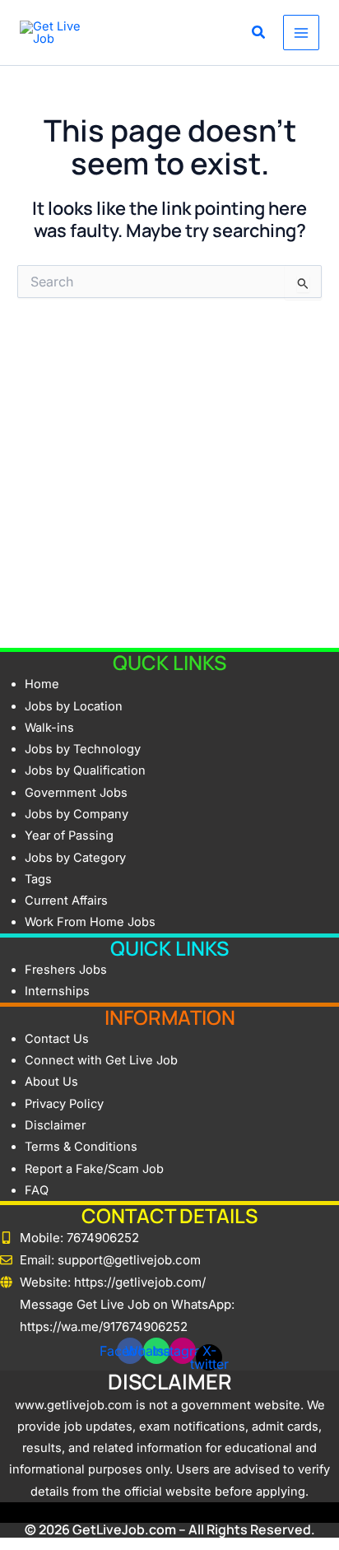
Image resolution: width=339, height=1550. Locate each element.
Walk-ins (49, 727)
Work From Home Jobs (90, 922)
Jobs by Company (76, 814)
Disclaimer (55, 1125)
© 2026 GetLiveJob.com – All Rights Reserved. (170, 1529)
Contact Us (57, 1038)
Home (42, 684)
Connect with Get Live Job (101, 1060)
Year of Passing (69, 835)
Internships (57, 991)
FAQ (37, 1190)
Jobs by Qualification (85, 770)
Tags (38, 879)
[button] (259, 34)
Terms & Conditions (81, 1146)
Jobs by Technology (83, 749)
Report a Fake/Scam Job (94, 1168)
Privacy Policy (64, 1103)
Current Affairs (66, 900)
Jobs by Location (74, 706)
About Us (51, 1081)
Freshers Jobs (66, 969)
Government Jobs (76, 792)
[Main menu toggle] (301, 33)
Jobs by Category (75, 857)
